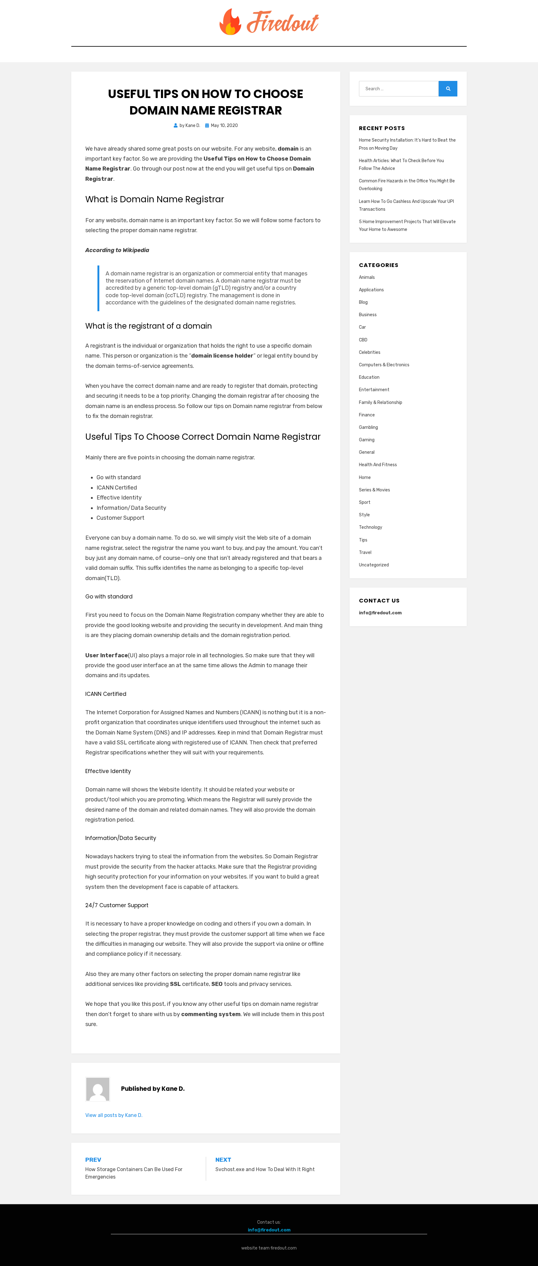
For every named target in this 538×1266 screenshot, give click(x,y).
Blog (363, 302)
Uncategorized (374, 565)
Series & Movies (374, 490)
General (367, 452)
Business (368, 314)
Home (365, 477)
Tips (363, 540)
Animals (367, 277)
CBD (363, 340)
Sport (364, 502)
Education (369, 377)
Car (362, 327)
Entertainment (374, 389)
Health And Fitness (378, 464)
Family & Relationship (380, 402)
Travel (365, 552)
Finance (367, 415)
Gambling (368, 427)
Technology (370, 527)
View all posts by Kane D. (114, 1115)
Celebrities (369, 352)
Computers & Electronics (384, 365)
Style (364, 515)
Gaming (367, 440)
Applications (371, 290)
